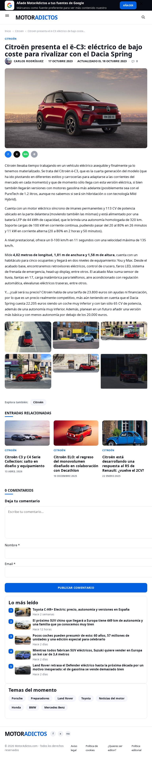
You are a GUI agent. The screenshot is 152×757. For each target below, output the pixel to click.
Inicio (8, 31)
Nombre (12, 545)
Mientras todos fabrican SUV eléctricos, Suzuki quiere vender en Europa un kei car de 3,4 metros (87, 652)
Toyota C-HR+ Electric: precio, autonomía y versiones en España (81, 610)
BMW (32, 707)
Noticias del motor (111, 698)
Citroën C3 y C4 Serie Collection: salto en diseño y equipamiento (25, 461)
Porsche (17, 698)
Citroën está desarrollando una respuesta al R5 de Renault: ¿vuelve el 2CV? (123, 464)
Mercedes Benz (54, 707)
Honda (16, 707)
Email (10, 564)
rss (68, 733)
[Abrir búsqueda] (143, 17)
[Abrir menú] (9, 17)
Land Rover (65, 698)
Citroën (19, 31)
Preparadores (40, 698)
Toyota (86, 698)
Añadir (128, 5)
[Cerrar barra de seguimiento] (143, 5)
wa (26, 154)
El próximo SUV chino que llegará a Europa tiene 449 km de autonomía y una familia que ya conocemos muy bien (88, 622)
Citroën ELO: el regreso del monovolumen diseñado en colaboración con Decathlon (76, 464)
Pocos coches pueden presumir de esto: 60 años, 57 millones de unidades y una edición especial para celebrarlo (81, 637)
